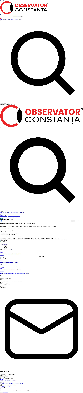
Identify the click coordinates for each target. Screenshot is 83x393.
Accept (1, 392)
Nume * (1, 282)
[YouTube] (2, 379)
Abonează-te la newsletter (3, 216)
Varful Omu (11, 249)
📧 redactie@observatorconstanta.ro (5, 380)
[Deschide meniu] (0, 20)
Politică (1, 19)
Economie (5, 19)
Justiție (11, 19)
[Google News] (5, 379)
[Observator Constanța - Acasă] (41, 126)
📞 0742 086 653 (12, 380)
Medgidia (9, 383)
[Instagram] (1, 379)
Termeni (6, 386)
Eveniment (8, 19)
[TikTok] (3, 379)
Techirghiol (21, 383)
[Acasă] (1, 18)
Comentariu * (2, 286)
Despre (1, 384)
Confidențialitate (2, 386)
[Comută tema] (22, 16)
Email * (1, 283)
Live (21, 19)
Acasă (1, 217)
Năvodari (12, 383)
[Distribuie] (82, 221)
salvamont (8, 249)
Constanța (20, 212)
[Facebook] (0, 379)
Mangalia (7, 383)
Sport (3, 19)
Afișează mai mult (41, 256)
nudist (4, 249)
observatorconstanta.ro (5, 244)
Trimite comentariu (3, 287)
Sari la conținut (2, 0)
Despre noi (1, 215)
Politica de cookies (5, 392)
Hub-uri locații (2, 382)
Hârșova (18, 383)
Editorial (17, 19)
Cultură (15, 19)
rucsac (5, 249)
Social (13, 19)
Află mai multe (38, 390)
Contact (5, 215)
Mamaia (4, 383)
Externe (20, 19)
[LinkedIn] (4, 379)
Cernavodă (15, 383)
